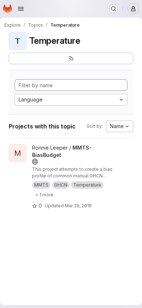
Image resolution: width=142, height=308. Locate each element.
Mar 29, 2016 (78, 205)
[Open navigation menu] (21, 9)
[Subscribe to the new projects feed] (71, 58)
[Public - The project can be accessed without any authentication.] (35, 162)
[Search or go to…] (113, 8)
